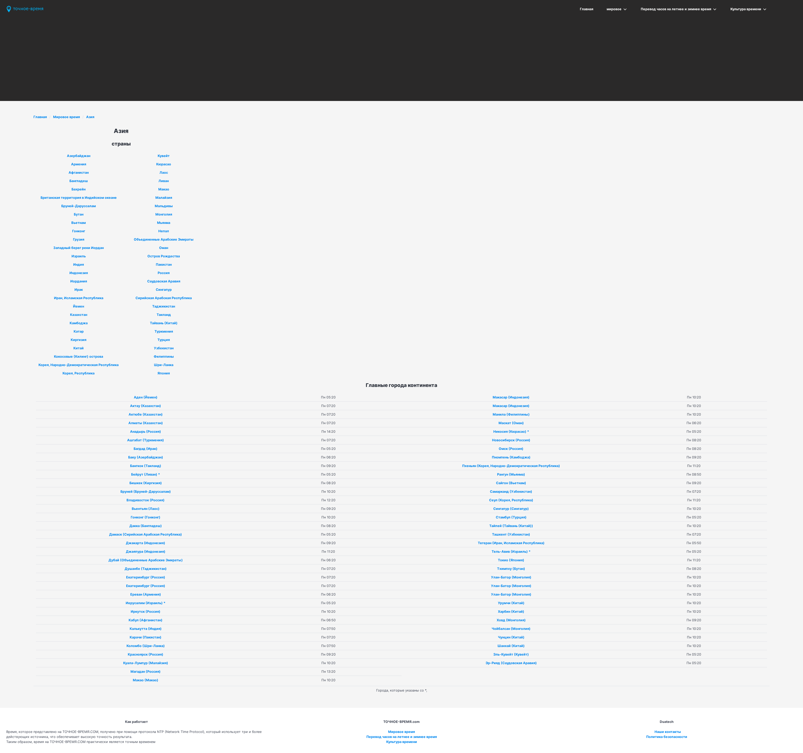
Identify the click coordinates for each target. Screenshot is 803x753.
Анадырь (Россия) (145, 431)
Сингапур (164, 289)
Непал (163, 231)
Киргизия (78, 340)
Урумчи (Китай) (511, 603)
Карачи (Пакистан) (145, 637)
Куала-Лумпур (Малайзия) (145, 663)
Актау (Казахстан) (145, 406)
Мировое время (66, 117)
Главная (586, 9)
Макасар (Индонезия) (511, 397)
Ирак (78, 289)
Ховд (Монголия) (511, 620)
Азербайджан (78, 156)
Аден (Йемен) (145, 397)
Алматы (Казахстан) (145, 423)
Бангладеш (78, 181)
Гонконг (78, 231)
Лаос (164, 172)
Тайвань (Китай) (164, 323)
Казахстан (78, 315)
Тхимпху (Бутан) (511, 569)
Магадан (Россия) (145, 671)
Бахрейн (79, 189)
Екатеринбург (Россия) (145, 577)
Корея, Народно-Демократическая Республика (78, 365)
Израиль (79, 256)
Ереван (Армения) (145, 594)
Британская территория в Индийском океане (79, 197)
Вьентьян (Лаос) (146, 509)
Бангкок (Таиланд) (145, 466)
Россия (164, 273)
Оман (163, 248)
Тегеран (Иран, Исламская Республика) (511, 543)
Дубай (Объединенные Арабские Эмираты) (146, 560)
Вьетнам (78, 223)
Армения (78, 164)
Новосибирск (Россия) (511, 440)
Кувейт (164, 156)
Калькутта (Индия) (146, 629)
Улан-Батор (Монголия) (511, 577)
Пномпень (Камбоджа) (511, 457)
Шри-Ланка (163, 365)
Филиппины (164, 356)
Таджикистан (163, 306)
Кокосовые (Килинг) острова (78, 356)
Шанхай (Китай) (511, 646)
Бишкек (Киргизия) (145, 483)
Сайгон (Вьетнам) (511, 483)
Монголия (163, 214)
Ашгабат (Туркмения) (145, 440)
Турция (163, 340)
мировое (614, 9)
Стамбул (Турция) (511, 517)
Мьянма (163, 223)
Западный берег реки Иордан (78, 248)
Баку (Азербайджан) (145, 457)
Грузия (78, 239)
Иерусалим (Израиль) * (145, 603)
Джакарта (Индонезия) (145, 543)
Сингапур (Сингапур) (511, 509)
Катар (79, 331)
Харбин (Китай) (511, 611)
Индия (78, 264)
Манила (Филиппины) (511, 414)
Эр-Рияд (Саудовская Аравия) (511, 663)
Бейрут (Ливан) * (145, 474)
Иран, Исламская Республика (78, 298)
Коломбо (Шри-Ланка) (146, 646)
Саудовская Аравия (163, 281)
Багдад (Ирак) (145, 449)
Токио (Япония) (511, 560)
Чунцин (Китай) (511, 637)
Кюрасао (163, 164)
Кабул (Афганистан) (145, 620)
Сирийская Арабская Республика (164, 298)
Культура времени (745, 9)
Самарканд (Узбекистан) (511, 491)
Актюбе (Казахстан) (146, 414)
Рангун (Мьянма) (511, 474)
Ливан (164, 181)
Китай (78, 348)
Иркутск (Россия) (145, 611)
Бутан (78, 214)
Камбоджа (79, 323)
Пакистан (164, 264)
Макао (163, 189)
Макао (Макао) (145, 680)
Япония (163, 373)
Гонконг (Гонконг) (145, 517)
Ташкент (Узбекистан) (511, 534)
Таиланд (164, 315)
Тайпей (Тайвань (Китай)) (511, 526)
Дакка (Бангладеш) (145, 526)
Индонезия (78, 273)
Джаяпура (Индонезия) (145, 551)
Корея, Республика (79, 373)
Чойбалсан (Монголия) (511, 629)
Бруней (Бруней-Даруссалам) (145, 491)
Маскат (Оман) (511, 423)
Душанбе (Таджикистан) (146, 569)
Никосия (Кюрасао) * (511, 431)
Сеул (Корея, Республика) (511, 500)
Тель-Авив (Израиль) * (511, 551)
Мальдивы (164, 206)
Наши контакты (668, 732)
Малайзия (163, 197)
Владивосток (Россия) (146, 500)
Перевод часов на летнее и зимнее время (676, 9)
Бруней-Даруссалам (78, 206)
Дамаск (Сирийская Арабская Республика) (145, 534)
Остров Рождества (163, 256)
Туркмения (164, 331)
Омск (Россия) (511, 449)
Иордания (78, 281)
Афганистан (79, 172)
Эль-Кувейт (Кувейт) (511, 654)
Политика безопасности (666, 737)
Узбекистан (164, 348)
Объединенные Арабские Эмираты (163, 239)
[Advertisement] (401, 49)
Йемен (78, 306)
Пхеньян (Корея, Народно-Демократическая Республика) (511, 466)
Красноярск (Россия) (145, 654)
